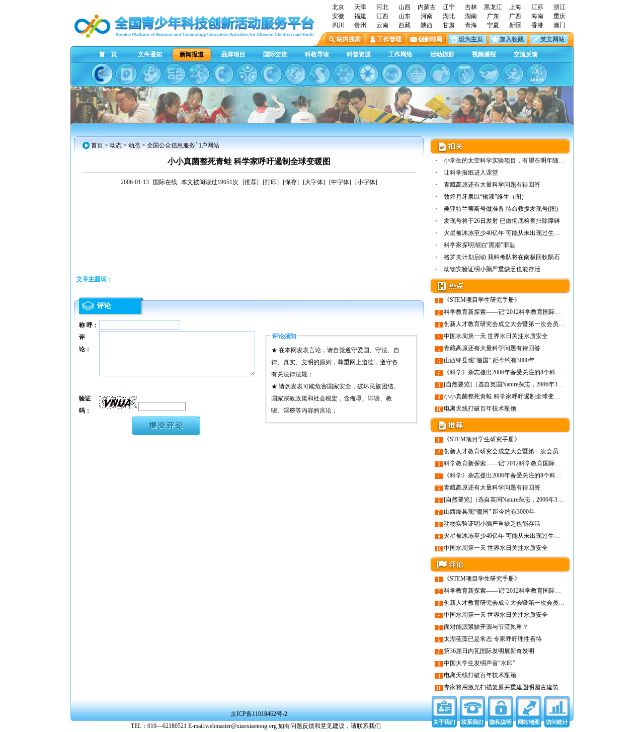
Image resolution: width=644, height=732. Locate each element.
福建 (360, 16)
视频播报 (484, 54)
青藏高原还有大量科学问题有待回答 (492, 184)
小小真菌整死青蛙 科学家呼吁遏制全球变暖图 (505, 396)
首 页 (108, 54)
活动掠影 (442, 54)
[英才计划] (513, 74)
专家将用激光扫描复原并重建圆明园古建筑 (501, 687)
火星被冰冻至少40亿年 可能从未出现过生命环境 (508, 232)
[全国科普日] (199, 74)
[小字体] (366, 182)
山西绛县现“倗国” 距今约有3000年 (489, 360)
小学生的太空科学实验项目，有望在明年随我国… (510, 160)
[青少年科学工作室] (440, 74)
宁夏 (493, 25)
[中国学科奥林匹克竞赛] (223, 74)
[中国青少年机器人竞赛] (175, 74)
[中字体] (340, 182)
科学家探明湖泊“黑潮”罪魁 (479, 245)
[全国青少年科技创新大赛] (126, 74)
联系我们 (472, 722)
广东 (493, 16)
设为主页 (471, 39)
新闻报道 (192, 54)
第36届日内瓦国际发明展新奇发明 (489, 651)
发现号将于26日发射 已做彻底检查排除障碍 (502, 220)
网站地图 (529, 722)
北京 (338, 7)
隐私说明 (501, 722)
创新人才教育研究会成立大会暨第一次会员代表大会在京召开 (525, 324)
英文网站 (552, 39)
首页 (97, 145)
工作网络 (400, 54)
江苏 (537, 7)
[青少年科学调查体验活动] (344, 74)
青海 (471, 25)
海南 (537, 16)
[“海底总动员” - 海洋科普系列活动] (488, 74)
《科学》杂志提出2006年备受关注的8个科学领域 (509, 372)
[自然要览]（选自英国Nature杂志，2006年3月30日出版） (519, 384)
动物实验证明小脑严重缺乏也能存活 (492, 269)
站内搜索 (349, 39)
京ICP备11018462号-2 (258, 713)
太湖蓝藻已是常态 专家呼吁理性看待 (493, 638)
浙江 (559, 7)
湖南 (471, 16)
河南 (427, 16)
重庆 (559, 16)
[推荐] (251, 182)
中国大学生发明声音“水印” (479, 663)
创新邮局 (430, 39)
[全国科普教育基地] (416, 74)
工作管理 (389, 39)
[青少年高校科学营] (537, 74)
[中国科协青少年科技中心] (102, 74)
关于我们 (444, 722)
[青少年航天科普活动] (392, 74)
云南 (382, 25)
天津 (360, 7)
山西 (404, 7)
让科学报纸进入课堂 (471, 172)
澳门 (559, 25)
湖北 (449, 16)
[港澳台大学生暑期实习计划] (247, 74)
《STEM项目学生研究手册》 (482, 299)
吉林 (471, 7)
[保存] (291, 182)
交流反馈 (526, 54)
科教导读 (317, 54)
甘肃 (449, 25)
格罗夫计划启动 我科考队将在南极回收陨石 (502, 257)
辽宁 (449, 7)
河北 (382, 7)
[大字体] (314, 182)
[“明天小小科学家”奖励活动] (150, 74)
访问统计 (557, 722)
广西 (515, 16)
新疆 (515, 25)
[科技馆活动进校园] (319, 74)
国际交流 (275, 54)
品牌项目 (233, 54)
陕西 (427, 25)
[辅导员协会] (464, 74)
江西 (382, 16)
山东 (404, 16)
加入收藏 (512, 39)
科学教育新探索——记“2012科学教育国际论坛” (507, 311)
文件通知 (150, 54)
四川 (338, 25)
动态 (116, 145)
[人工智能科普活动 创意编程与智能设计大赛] (271, 74)
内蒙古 (427, 7)
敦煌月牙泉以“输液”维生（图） (485, 196)
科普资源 (359, 54)
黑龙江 (493, 7)
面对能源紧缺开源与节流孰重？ (486, 626)
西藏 (404, 25)
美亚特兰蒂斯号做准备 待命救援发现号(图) (501, 208)
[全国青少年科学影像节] (368, 74)
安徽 (338, 16)
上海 (515, 7)
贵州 (360, 25)
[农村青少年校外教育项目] (295, 74)
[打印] (271, 182)
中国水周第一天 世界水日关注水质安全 (496, 336)
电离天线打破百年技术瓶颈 (480, 408)
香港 (537, 25)
